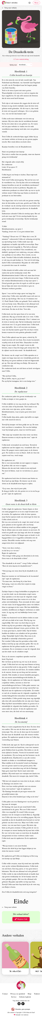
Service (13, 997)
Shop (29, 994)
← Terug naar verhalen (9, 8)
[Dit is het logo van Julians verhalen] (10, 4)
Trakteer (37, 994)
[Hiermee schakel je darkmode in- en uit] (29, 2)
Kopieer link (22, 919)
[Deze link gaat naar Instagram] (19, 1003)
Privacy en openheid (17, 994)
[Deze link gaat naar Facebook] (23, 1003)
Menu (36, 2)
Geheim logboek (25, 997)
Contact (5, 994)
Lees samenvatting (22, 59)
